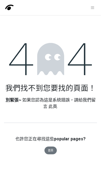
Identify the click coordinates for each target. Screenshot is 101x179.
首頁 (50, 150)
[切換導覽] (92, 7)
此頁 (52, 106)
